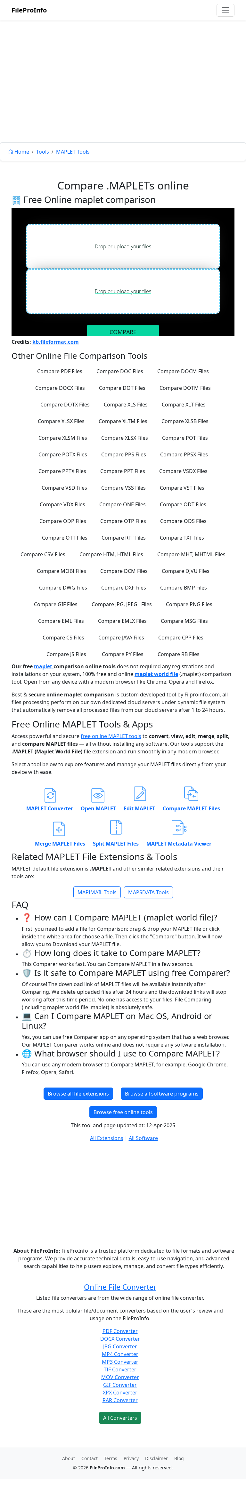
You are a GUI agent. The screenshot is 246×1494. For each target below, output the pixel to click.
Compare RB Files (179, 654)
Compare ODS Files (183, 521)
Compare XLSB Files (185, 421)
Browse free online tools (123, 1112)
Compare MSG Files (184, 620)
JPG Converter (120, 1346)
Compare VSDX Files (183, 471)
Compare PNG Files (189, 604)
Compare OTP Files (123, 521)
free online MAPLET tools (111, 736)
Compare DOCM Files (183, 371)
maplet (43, 666)
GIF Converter (120, 1384)
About (68, 1458)
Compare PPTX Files (62, 471)
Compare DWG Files (63, 587)
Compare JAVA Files (121, 637)
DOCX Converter (120, 1338)
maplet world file (156, 674)
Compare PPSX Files (184, 454)
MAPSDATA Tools (148, 892)
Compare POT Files (185, 437)
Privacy (131, 1458)
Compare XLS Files (126, 404)
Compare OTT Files (64, 537)
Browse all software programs (162, 1093)
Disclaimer (156, 1458)
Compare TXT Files (182, 537)
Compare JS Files (66, 654)
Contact (89, 1458)
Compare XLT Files (184, 404)
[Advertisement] (123, 96)
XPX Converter (120, 1392)
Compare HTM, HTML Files (111, 554)
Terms (110, 1458)
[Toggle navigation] (225, 10)
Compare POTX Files (62, 454)
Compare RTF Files (124, 537)
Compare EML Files (61, 620)
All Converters (120, 1417)
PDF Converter (120, 1331)
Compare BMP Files (183, 587)
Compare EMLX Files (122, 620)
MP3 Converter (120, 1361)
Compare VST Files (182, 487)
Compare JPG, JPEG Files (122, 604)
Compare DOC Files (119, 371)
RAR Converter (120, 1400)
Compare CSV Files (42, 554)
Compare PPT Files (122, 471)
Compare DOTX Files (65, 404)
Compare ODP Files (62, 521)
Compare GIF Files (56, 604)
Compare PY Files (123, 654)
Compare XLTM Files (123, 421)
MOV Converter (120, 1377)
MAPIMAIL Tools (97, 892)
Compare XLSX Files (61, 421)
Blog (179, 1458)
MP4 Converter (120, 1354)
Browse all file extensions (78, 1093)
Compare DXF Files (123, 587)
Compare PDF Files (59, 371)
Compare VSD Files (64, 487)
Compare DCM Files (124, 570)
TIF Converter (120, 1369)
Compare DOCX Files (60, 387)
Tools (42, 151)
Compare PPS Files (123, 454)
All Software (143, 1138)
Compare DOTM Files (185, 387)
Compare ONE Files (122, 504)
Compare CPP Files (180, 637)
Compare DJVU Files (185, 570)
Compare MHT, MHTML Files (191, 554)
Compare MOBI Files (61, 570)
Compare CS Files (63, 637)
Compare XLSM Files (62, 437)
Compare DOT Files (122, 387)
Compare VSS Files (123, 487)
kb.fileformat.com (55, 341)
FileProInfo (29, 10)
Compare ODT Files (183, 504)
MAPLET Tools (73, 151)
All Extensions (106, 1138)
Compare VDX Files (62, 504)
